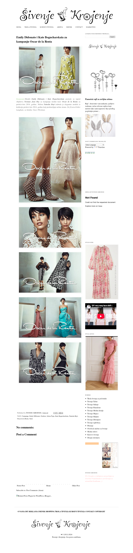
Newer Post (21, 485)
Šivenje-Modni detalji (95, 410)
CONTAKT (89, 511)
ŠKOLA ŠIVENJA (30, 27)
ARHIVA (60, 27)
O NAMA (21, 511)
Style (31, 419)
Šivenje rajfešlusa (93, 422)
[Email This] (54, 413)
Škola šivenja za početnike (97, 398)
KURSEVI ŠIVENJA (47, 27)
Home (48, 485)
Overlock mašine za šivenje (97, 428)
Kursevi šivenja (93, 434)
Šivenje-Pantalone (94, 407)
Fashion (43, 416)
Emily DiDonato (34, 416)
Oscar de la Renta (23, 419)
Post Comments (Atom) (34, 490)
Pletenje (90, 425)
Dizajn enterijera (93, 437)
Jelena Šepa (50, 416)
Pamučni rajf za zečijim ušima (98, 99)
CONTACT (79, 27)
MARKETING (90, 27)
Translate (101, 147)
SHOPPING (50, 511)
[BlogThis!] (56, 413)
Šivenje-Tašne (92, 401)
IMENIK (69, 27)
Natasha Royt (73, 416)
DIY (26, 511)
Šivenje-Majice (93, 413)
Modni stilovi (92, 431)
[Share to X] (58, 413)
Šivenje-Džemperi (94, 419)
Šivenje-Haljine (93, 416)
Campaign (25, 416)
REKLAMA (33, 511)
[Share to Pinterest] (62, 413)
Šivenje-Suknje (93, 404)
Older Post (76, 485)
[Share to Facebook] (60, 413)
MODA (18, 27)
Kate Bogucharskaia (61, 416)
